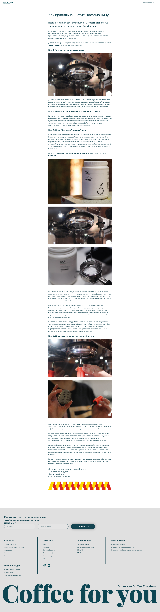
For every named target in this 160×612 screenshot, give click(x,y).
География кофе (48, 553)
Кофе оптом (8, 572)
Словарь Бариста (49, 550)
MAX (79, 553)
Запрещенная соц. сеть (85, 547)
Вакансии (7, 556)
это (88, 305)
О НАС (75, 3)
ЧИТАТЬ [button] (95, 3)
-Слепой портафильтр (56, 474)
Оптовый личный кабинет (13, 575)
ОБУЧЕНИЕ (85, 3)
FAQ (44, 559)
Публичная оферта (118, 544)
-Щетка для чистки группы (58, 472)
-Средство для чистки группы (59, 476)
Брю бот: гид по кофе (50, 556)
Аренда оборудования (12, 569)
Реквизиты (8, 550)
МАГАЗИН (53, 3)
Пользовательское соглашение (122, 547)
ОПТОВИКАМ (65, 3)
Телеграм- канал (83, 544)
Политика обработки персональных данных (126, 550)
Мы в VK (80, 550)
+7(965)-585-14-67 (10, 544)
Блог (44, 544)
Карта (6, 553)
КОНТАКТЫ (106, 3)
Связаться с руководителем (14, 547)
